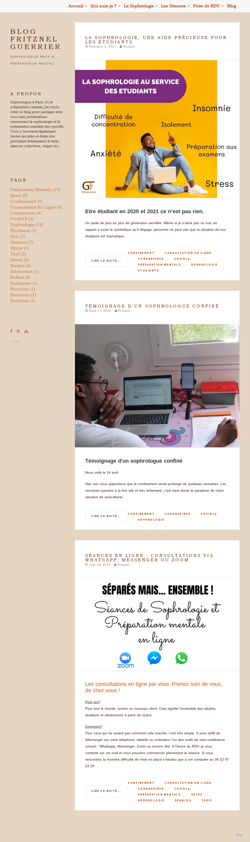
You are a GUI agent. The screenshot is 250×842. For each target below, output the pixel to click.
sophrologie (204, 264)
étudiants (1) (23, 230)
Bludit (16, 341)
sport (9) (19, 195)
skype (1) (19, 247)
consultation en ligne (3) (36, 207)
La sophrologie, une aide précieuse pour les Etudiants (156, 39)
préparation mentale (159, 264)
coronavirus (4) (26, 212)
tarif (207, 800)
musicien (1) (22, 288)
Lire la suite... (106, 260)
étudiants (148, 270)
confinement (141, 253)
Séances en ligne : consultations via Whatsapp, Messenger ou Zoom (149, 557)
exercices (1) (23, 294)
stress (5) (19, 259)
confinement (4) (26, 201)
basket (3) (20, 265)
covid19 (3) (22, 218)
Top (239, 834)
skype (197, 794)
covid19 (182, 259)
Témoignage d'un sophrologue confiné (152, 305)
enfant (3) (20, 277)
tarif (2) (18, 253)
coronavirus (151, 259)
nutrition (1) (22, 300)
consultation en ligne (188, 253)
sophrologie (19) (26, 224)
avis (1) (17, 236)
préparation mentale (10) (35, 189)
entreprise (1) (24, 283)
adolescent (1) (24, 271)
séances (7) (21, 242)
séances (183, 800)
